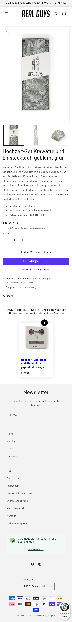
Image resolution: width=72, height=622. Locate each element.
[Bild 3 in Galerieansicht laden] (58, 135)
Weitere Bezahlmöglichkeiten (36, 269)
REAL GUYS (30, 616)
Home (10, 433)
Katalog (11, 441)
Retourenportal (15, 508)
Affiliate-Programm (17, 523)
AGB (9, 470)
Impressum (13, 485)
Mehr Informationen (36, 550)
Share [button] (9, 296)
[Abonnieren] (61, 415)
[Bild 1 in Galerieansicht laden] (13, 135)
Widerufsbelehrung (17, 501)
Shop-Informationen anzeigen (22, 287)
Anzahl (6, 233)
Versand (15, 228)
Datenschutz (14, 478)
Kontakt (11, 516)
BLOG (10, 449)
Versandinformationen (19, 493)
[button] (6, 13)
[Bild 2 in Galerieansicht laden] (36, 135)
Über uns (12, 456)
